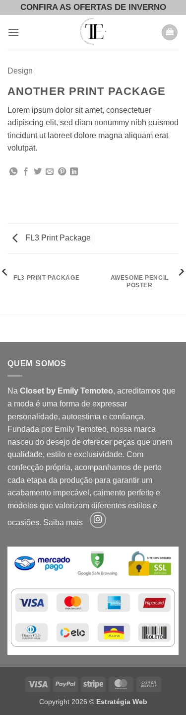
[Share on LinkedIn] (74, 171)
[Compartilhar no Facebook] (26, 171)
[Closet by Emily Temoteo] (93, 32)
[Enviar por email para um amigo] (50, 171)
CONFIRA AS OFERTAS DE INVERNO (93, 7)
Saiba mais (63, 523)
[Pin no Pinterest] (62, 171)
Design (20, 71)
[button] (13, 32)
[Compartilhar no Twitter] (38, 171)
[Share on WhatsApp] (13, 171)
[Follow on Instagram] (98, 520)
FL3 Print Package (57, 238)
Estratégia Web (121, 702)
